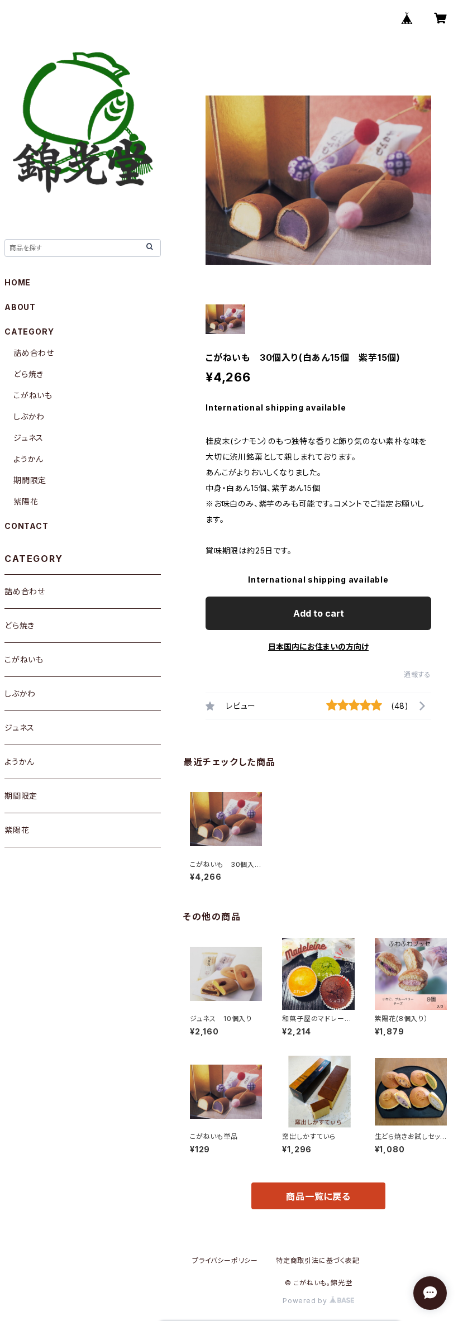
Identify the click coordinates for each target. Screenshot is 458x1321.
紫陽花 (25, 501)
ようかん (28, 459)
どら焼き (28, 374)
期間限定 (29, 480)
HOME (17, 282)
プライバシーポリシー (225, 1260)
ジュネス (28, 437)
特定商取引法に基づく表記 (318, 1260)
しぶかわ (29, 416)
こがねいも (33, 395)
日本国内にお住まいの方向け (318, 646)
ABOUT (20, 307)
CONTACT (26, 526)
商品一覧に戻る (318, 1196)
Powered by (306, 1300)
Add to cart (318, 613)
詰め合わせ (33, 352)
